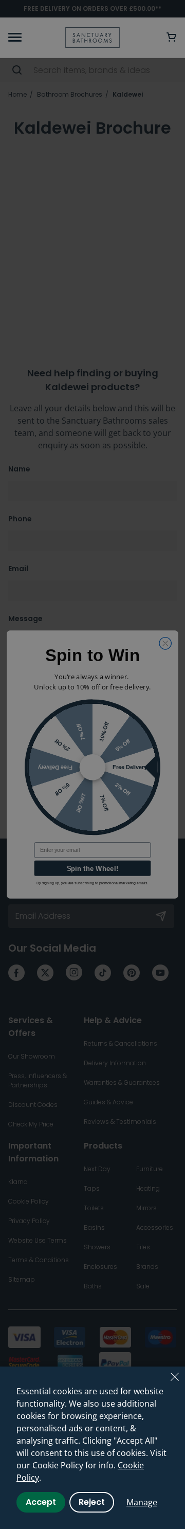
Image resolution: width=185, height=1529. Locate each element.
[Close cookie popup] (175, 1377)
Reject (92, 1502)
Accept (41, 1502)
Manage (141, 1502)
